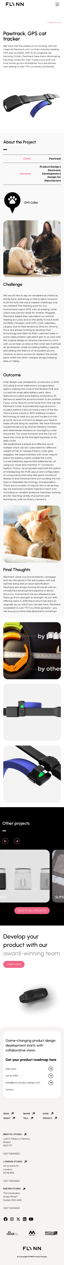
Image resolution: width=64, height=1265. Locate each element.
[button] (57, 4)
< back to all (54, 22)
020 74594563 (11, 1153)
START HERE (14, 964)
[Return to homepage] (14, 4)
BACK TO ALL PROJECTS (32, 910)
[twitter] (18, 1219)
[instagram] (12, 1219)
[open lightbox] (32, 650)
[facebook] (5, 1219)
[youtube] (31, 1219)
